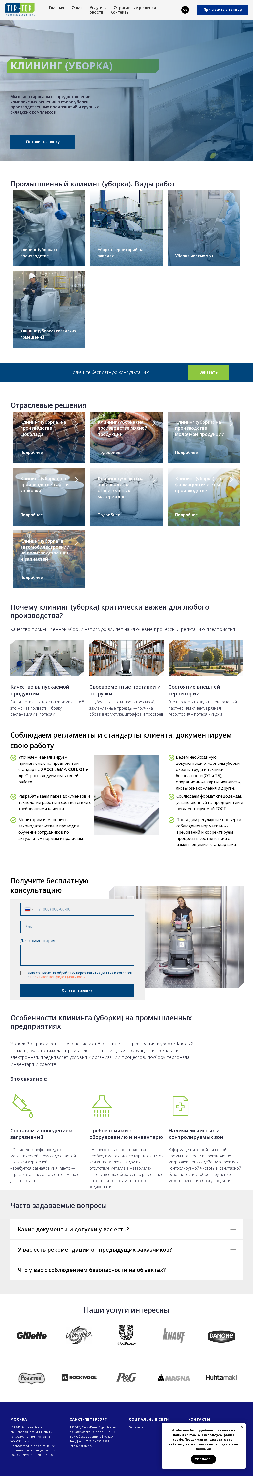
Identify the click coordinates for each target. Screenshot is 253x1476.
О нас (77, 7)
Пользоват (17, 1445)
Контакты (119, 12)
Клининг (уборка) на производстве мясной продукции (123, 428)
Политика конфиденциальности (32, 1450)
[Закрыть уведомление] (241, 1426)
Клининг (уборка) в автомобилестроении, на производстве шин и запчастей (45, 550)
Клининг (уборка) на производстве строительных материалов (121, 487)
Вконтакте (136, 1427)
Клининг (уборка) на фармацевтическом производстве (198, 484)
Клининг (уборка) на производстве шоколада (43, 428)
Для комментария (37, 940)
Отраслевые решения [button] (135, 7)
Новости (95, 12)
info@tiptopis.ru (21, 1441)
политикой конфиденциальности (58, 977)
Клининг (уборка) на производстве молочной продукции (200, 428)
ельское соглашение (40, 1445)
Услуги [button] (96, 7)
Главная (56, 7)
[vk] (185, 10)
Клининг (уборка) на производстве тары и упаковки (44, 484)
